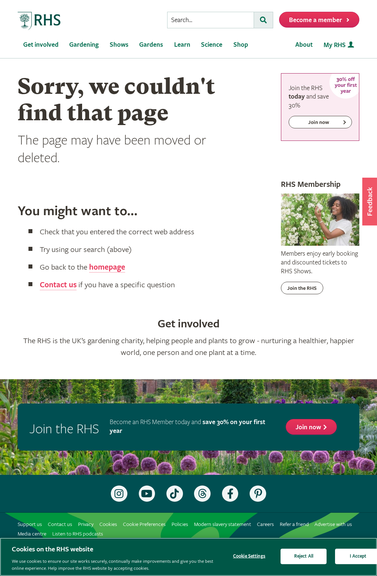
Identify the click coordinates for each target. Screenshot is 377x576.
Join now (308, 427)
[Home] (39, 21)
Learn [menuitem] (182, 45)
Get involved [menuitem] (41, 45)
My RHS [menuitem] (335, 45)
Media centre (32, 534)
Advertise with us (333, 524)
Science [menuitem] (211, 45)
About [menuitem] (304, 45)
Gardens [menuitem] (151, 45)
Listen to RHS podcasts (77, 534)
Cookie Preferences (144, 524)
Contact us (58, 285)
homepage (107, 267)
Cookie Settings (249, 556)
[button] (369, 201)
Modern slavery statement (222, 524)
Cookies (108, 524)
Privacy (86, 524)
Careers (265, 524)
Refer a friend (294, 524)
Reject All (303, 556)
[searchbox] (211, 20)
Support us (30, 524)
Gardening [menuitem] (84, 45)
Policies (180, 524)
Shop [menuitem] (240, 45)
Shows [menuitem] (119, 45)
